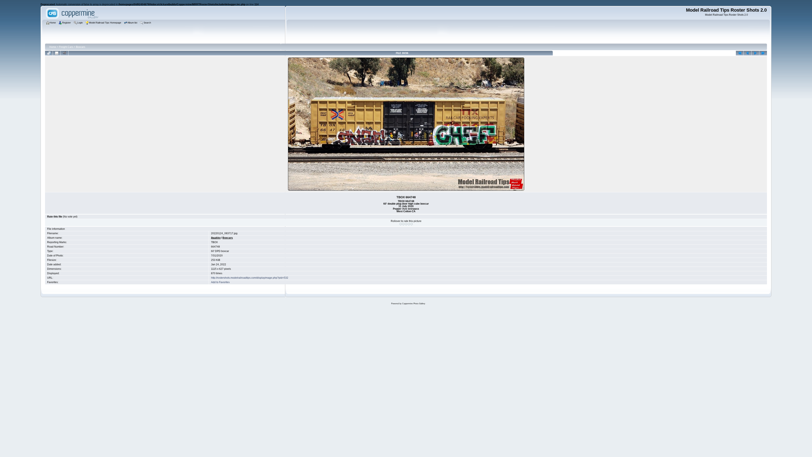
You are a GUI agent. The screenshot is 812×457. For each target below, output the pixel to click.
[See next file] (755, 53)
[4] (408, 224)
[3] (406, 224)
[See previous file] (747, 53)
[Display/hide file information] (56, 53)
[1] (400, 224)
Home (52, 46)
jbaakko (216, 237)
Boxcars (80, 46)
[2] (403, 224)
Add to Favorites (220, 282)
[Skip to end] (763, 53)
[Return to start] (739, 53)
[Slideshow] (64, 53)
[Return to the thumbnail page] (49, 53)
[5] (411, 224)
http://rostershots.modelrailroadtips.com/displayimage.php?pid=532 (249, 277)
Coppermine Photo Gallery (413, 304)
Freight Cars (66, 46)
